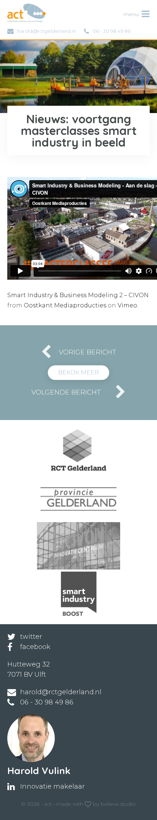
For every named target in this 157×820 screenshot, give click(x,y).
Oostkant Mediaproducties (65, 305)
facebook (35, 647)
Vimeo (127, 305)
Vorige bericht (87, 352)
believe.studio (118, 804)
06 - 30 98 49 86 (112, 31)
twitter (31, 637)
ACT (19, 7)
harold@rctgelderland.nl (46, 31)
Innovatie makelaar (52, 786)
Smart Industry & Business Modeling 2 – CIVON (78, 295)
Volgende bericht (66, 392)
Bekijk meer (78, 372)
